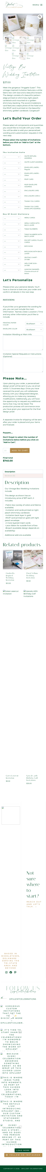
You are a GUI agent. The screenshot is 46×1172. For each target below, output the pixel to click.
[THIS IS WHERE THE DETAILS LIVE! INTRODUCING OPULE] (12, 1111)
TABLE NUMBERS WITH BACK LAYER (33, 235)
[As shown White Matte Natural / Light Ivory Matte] (34, 323)
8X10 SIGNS (28, 246)
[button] (40, 17)
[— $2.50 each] (12, 174)
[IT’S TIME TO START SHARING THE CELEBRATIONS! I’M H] (12, 1040)
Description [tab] (10, 472)
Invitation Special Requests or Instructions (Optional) (22, 355)
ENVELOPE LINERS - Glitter (32, 174)
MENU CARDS (29, 218)
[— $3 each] (12, 218)
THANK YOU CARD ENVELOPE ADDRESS (32, 207)
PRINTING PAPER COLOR (9, 324)
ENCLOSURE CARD (31, 190)
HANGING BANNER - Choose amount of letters (32, 271)
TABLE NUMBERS (31, 229)
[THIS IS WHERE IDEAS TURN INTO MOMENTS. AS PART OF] (12, 1087)
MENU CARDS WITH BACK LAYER (31, 224)
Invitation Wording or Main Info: (17, 334)
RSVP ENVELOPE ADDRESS (30, 186)
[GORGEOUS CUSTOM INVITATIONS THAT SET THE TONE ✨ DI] (12, 1016)
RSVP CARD (28, 179)
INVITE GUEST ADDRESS (33, 162)
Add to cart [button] (13, 587)
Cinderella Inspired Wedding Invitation (10, 576)
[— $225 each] (12, 258)
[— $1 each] (12, 157)
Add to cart (20, 450)
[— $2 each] (12, 163)
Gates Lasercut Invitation (12, 777)
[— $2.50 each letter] (12, 270)
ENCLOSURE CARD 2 (32, 196)
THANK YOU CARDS (31, 201)
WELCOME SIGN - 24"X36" (31, 264)
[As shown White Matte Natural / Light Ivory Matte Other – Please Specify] (34, 329)
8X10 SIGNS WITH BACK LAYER (33, 252)
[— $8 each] (12, 252)
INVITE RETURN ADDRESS (30, 157)
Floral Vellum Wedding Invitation (32, 575)
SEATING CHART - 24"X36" (31, 258)
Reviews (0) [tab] (10, 476)
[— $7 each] (12, 247)
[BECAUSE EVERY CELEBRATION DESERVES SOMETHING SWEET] (12, 1064)
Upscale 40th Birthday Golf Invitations (32, 778)
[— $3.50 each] (12, 224)
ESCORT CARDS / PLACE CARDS (33, 241)
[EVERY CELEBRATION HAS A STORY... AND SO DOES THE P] (12, 1135)
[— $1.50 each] (12, 168)
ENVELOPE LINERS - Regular (32, 168)
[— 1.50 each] (12, 180)
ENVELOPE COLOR (10, 329)
